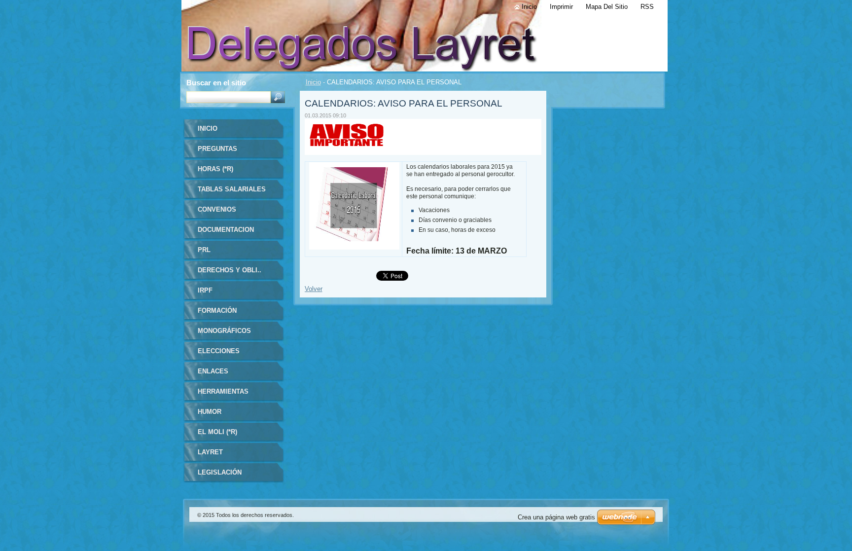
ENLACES (213, 371)
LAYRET (210, 452)
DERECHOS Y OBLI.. (229, 270)
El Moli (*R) (217, 432)
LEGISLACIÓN (220, 472)
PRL (204, 250)
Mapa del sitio (607, 6)
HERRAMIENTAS (223, 391)
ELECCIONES (219, 351)
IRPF (205, 290)
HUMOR (209, 411)
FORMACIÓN (217, 310)
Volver (313, 289)
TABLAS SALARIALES (232, 189)
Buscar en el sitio (216, 82)
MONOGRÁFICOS (224, 330)
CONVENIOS (217, 209)
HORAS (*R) (215, 169)
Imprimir (561, 6)
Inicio (313, 82)
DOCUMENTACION (226, 229)
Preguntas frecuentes (219, 152)
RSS (647, 6)
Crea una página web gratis (556, 517)
